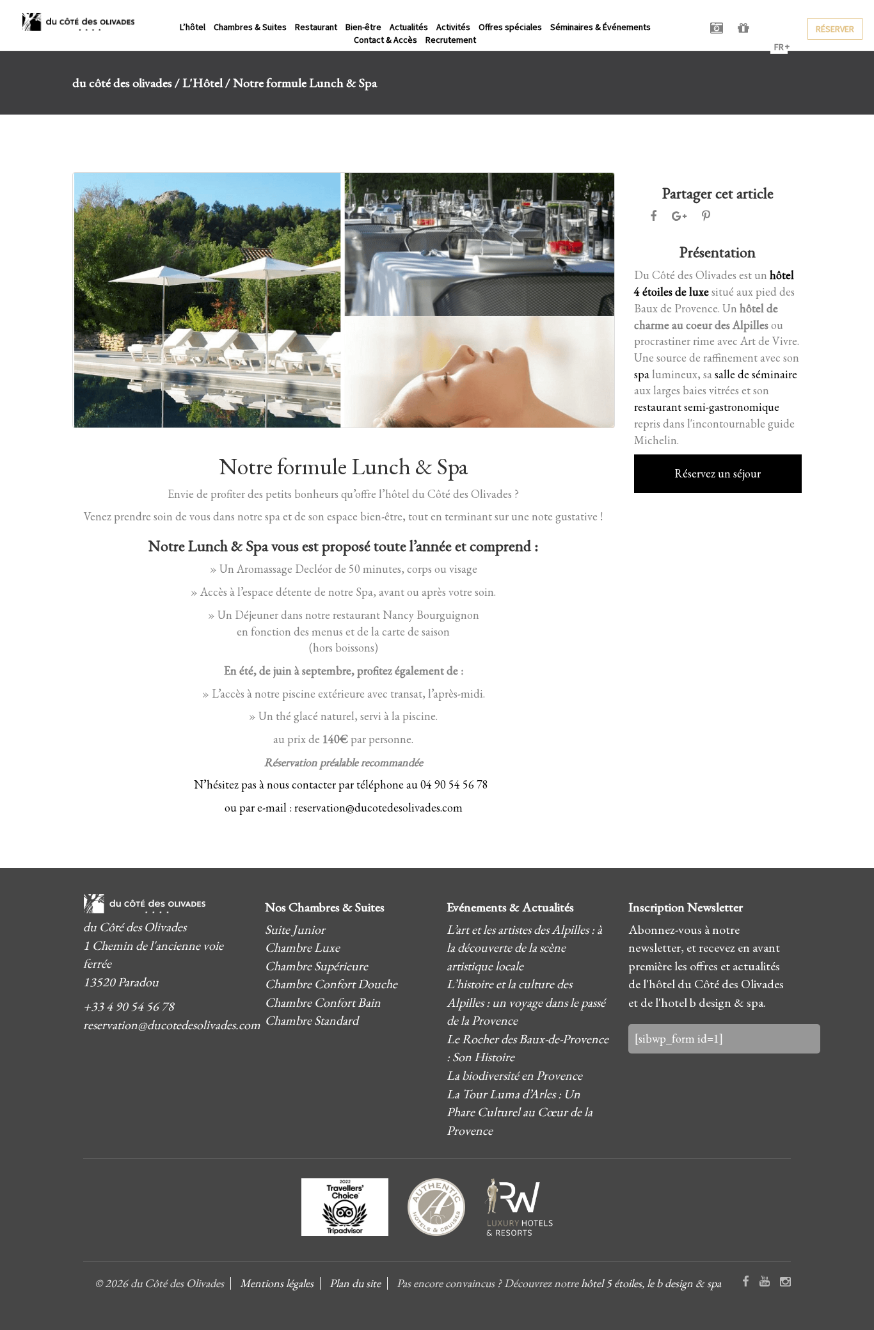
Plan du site (355, 1283)
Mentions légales (277, 1283)
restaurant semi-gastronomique (706, 406)
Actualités (409, 27)
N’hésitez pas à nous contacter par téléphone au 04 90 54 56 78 (341, 784)
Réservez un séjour (717, 473)
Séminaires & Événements (600, 27)
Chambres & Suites (250, 27)
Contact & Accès (385, 39)
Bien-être (363, 27)
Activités (453, 27)
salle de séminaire (756, 374)
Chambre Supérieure (316, 965)
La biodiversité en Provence (514, 1075)
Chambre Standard (311, 1020)
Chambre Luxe (302, 947)
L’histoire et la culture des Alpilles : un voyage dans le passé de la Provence (526, 1002)
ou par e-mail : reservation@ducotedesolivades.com (344, 807)
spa (641, 374)
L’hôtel (192, 27)
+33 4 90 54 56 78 (128, 1006)
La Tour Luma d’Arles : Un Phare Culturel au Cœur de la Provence (519, 1112)
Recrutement (450, 39)
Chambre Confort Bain (323, 1002)
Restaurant (316, 27)
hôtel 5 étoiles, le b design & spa (651, 1283)
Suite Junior (295, 929)
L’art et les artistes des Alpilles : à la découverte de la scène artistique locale (524, 947)
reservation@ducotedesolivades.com (171, 1024)
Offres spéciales (510, 27)
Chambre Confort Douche (331, 983)
